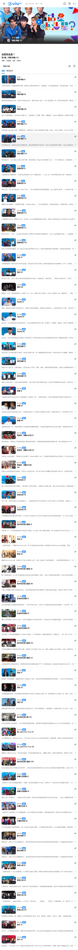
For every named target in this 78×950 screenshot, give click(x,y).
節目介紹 (6, 66)
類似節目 (9, 71)
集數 (3, 71)
